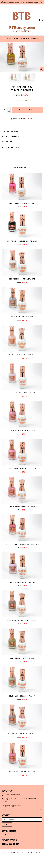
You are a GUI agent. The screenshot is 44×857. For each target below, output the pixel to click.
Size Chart (7, 142)
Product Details (10, 131)
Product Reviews (10, 136)
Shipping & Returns (11, 147)
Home (4, 39)
